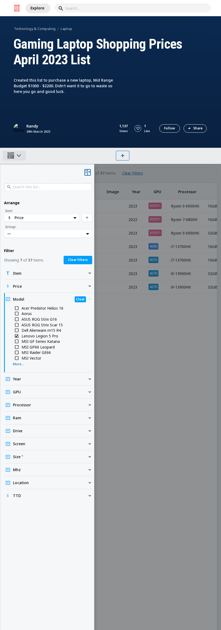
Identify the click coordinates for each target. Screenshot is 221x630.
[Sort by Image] (112, 191)
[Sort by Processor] (187, 191)
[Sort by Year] (136, 191)
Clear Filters (132, 173)
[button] (137, 128)
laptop (66, 28)
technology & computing (35, 28)
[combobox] (133, 8)
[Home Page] (17, 8)
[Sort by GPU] (157, 191)
